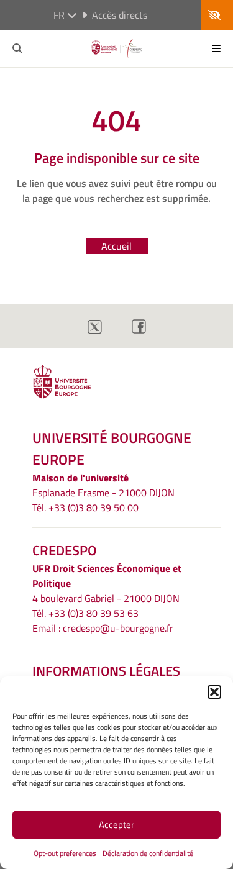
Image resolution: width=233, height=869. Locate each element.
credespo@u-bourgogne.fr (118, 628)
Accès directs (119, 14)
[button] (214, 692)
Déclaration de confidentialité (148, 853)
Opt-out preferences (65, 853)
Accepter (116, 824)
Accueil (116, 246)
